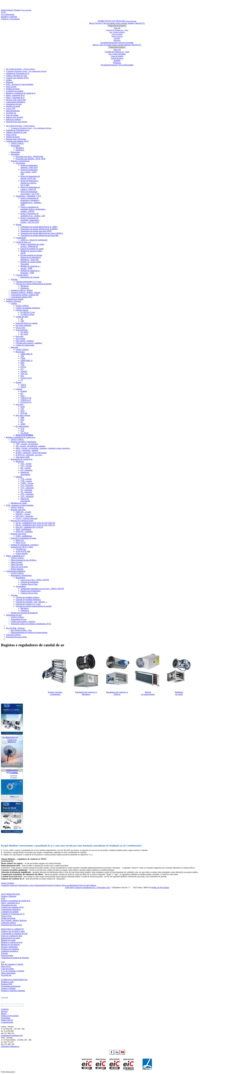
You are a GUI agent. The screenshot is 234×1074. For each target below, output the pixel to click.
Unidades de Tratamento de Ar (17, 73)
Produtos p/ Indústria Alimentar (13, 991)
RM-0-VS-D (20, 543)
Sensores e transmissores (20, 161)
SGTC (3, 12)
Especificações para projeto (16, 122)
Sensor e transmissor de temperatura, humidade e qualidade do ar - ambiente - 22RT (31, 201)
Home (3, 10)
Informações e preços (26, 885)
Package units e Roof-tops (16, 100)
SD (21, 422)
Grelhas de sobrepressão (25, 345)
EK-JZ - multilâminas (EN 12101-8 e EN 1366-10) (35, 523)
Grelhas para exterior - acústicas (23, 621)
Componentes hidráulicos (15, 102)
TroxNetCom (11, 113)
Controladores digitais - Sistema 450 (25, 295)
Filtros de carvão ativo (19, 567)
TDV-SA (24, 374)
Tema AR (117, 28)
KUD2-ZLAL (26, 402)
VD (21, 369)
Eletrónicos (20, 150)
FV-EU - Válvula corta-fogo (26, 518)
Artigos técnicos (117, 36)
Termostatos (15, 146)
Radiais (18, 382)
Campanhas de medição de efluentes (15, 958)
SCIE (3, 898)
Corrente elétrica (22, 275)
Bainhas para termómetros (30, 591)
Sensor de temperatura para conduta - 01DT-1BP (29, 172)
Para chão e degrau (23, 415)
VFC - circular (26, 466)
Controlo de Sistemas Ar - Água (117, 30)
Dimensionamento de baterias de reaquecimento (29, 632)
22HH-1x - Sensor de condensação (33, 240)
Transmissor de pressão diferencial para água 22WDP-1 (41, 233)
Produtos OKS (6, 984)
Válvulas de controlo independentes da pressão (34, 284)
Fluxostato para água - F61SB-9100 (29, 156)
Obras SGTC (6, 966)
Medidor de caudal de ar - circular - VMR (30, 267)
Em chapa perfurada (23, 325)
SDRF (22, 424)
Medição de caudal (8, 940)
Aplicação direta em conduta (27, 323)
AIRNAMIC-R (26, 354)
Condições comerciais (9, 885)
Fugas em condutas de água (11, 936)
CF (21, 380)
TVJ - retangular (26, 485)
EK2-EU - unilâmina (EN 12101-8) (29, 527)
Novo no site (67, 885)
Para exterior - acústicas (25, 341)
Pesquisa (17, 10)
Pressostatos (15, 152)
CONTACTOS (110, 21)
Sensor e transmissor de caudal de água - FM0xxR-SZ (32, 245)
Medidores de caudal (19, 503)
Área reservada (26, 10)
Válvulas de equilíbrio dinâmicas (28, 600)
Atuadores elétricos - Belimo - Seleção (25, 292)
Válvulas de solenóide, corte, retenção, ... (31, 602)
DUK (22, 407)
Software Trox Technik (14, 117)
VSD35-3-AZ (25, 398)
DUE (22, 411)
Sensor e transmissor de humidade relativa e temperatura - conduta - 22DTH (33, 209)
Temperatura (20, 163)
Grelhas (9, 80)
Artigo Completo (7, 883)
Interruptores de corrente (29, 277)
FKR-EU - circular (23, 514)
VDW (22, 358)
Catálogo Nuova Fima (29, 584)
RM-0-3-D (20, 540)
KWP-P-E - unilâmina (24, 532)
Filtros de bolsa (16, 562)
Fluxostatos (15, 154)
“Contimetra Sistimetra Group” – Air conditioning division (26, 71)
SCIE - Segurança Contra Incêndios (19, 84)
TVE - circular (26, 479)
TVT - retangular (27, 488)
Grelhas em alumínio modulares (28, 308)
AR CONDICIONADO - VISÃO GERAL (20, 69)
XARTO (23, 371)
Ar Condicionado (7, 14)
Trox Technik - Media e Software (14, 920)
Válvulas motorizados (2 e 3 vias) (28, 282)
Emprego (57, 885)
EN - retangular (26, 470)
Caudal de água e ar (23, 242)
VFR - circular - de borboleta (27, 444)
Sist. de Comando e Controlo (12, 964)
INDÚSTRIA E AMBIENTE (12, 929)
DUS (22, 396)
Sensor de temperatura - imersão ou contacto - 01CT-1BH (29, 183)
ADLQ (23, 385)
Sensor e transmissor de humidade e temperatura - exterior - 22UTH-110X (30, 220)
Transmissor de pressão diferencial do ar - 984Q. (39, 227)
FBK (22, 417)
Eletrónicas (24, 288)
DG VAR (24, 334)
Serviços (98, 23)
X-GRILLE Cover (27, 312)
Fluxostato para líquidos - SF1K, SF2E (31, 159)
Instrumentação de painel (10, 938)
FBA (22, 420)
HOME (101, 21)
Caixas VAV (10, 108)
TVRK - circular (26, 483)
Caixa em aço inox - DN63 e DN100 (34, 580)
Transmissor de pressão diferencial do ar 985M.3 (39, 229)
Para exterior (20, 339)
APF (22, 321)
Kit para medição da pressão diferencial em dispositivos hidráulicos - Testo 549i (31, 257)
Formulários (5, 1018)
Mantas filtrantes (17, 569)
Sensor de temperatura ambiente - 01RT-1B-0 (29, 166)
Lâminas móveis (22, 310)
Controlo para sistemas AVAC (17, 78)
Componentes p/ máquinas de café (14, 934)
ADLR (23, 387)
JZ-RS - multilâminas (24, 536)
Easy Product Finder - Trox (21, 630)
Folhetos (92, 885)
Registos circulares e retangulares (23, 442)
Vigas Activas (11, 87)
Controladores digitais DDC (21, 297)
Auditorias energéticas (9, 951)
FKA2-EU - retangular (24, 516)
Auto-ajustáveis (22, 330)
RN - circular (25, 468)
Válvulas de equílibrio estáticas (27, 597)
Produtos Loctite (7, 982)
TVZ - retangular (27, 494)
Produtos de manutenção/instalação (24, 613)
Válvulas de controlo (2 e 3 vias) (28, 604)
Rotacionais (20, 352)
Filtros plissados (17, 564)
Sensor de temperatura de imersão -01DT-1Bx (30, 177)
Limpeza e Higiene (8, 988)
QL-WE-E (24, 433)
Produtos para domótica (10, 949)
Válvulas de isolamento (29, 582)
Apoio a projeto (121, 23)
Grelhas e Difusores (13, 301)
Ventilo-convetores (8, 918)
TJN (22, 409)
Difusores (9, 82)
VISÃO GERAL (17, 143)
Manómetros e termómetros (21, 575)
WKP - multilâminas (23, 529)
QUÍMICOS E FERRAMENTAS (14, 980)
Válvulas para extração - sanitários (29, 343)
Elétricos (19, 477)
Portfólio (117, 38)
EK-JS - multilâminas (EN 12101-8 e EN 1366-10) (35, 525)
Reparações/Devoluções (44, 885)
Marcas (92, 23)
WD (22, 376)
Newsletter (129, 43)
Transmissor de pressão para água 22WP (36, 231)
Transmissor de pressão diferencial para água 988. (39, 235)
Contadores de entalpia (14, 91)
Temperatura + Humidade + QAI (28, 196)
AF (21, 319)
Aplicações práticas (13, 119)
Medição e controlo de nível (11, 942)
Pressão (18, 224)
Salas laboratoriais (13, 111)
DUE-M (23, 413)
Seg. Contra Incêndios (117, 32)
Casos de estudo (108, 23)
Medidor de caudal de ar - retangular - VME (30, 272)
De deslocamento (22, 426)
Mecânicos (20, 148)
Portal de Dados (7, 955)
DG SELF (24, 332)
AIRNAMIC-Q (26, 360)
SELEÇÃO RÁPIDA (24, 435)
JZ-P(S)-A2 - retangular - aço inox (29, 455)
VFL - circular (25, 464)
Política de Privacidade (160, 887)
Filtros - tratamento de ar (15, 95)
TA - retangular (26, 492)
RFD (22, 363)
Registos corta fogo (18, 510)
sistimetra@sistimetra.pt (10, 1046)
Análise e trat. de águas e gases (13, 931)
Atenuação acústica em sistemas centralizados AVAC (31, 624)
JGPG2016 (69, 887)
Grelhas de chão (22, 317)
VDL (22, 365)
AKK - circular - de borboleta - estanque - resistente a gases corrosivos (43, 448)
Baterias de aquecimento (25, 473)
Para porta (19, 336)
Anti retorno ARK (23, 457)
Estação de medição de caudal (32, 249)
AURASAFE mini (23, 551)
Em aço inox (20, 328)
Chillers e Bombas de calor (16, 132)
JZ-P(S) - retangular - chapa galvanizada (31, 453)
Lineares (19, 389)
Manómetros (20, 578)
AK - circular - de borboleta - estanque (30, 446)
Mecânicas (24, 286)
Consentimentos (7, 1022)
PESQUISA (121, 21)
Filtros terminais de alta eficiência (23, 560)
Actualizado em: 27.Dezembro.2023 (96, 887)
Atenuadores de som (14, 104)
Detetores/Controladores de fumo (23, 538)
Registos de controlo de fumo (22, 521)
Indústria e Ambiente (9, 17)
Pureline (23, 391)
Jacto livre (19, 404)
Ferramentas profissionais (10, 986)
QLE (22, 428)
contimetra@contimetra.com (12, 1035)
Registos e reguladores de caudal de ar (20, 93)
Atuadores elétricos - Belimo (22, 290)
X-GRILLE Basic (27, 314)
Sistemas (131, 23)
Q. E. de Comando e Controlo (12, 971)
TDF (22, 356)
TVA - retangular (27, 496)
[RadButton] (111, 1052)
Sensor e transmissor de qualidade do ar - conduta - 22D (32, 215)
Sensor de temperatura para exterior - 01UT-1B (29, 193)
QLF (22, 431)
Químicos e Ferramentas (10, 19)
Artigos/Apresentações (117, 26)
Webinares (117, 40)
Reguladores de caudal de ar (21, 459)
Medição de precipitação (10, 944)
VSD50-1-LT (25, 400)
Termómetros (21, 586)
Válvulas (14, 279)
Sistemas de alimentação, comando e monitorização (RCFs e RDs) (25, 546)
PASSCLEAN (26, 378)
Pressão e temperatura (9, 947)
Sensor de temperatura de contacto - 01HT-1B (30, 188)
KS (21, 393)
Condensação (21, 238)
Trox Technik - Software (15, 628)
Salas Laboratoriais (8, 973)
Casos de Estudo (7, 969)
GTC (3, 962)
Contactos (9, 10)
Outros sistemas (22, 553)
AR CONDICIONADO (10, 894)
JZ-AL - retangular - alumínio (27, 450)
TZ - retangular (26, 490)
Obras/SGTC (140, 23)
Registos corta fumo (18, 534)
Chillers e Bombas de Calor (16, 76)
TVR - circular (26, 481)
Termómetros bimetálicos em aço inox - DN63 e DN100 (42, 589)
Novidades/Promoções (109, 43)
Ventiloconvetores (13, 89)
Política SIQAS (7, 1020)
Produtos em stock (13, 106)
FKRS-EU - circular (23, 512)
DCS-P (23, 367)
